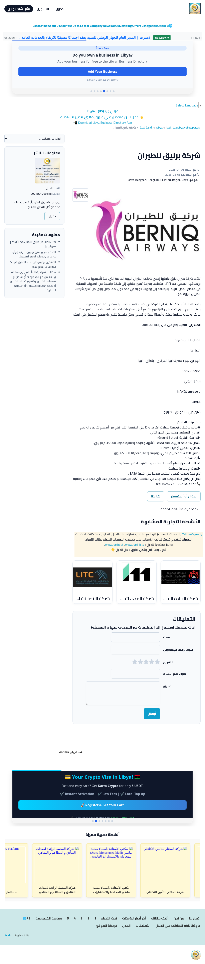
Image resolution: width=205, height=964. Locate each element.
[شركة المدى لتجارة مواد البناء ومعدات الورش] (136, 577)
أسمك (167, 637)
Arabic (8, 935)
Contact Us (39, 26)
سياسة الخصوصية (48, 918)
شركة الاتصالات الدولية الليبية (92, 598)
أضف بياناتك (160, 918)
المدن (126, 925)
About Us (54, 26)
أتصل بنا (195, 918)
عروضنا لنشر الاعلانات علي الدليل (178, 925)
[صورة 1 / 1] (145, 229)
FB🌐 (168, 26)
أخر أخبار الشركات (134, 918)
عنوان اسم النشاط (175, 673)
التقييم (168, 661)
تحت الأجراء (109, 918)
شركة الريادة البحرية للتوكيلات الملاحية (180, 598)
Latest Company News (95, 26)
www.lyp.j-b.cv (135, 545)
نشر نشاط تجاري (18, 9)
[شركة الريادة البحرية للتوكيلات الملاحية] (180, 577)
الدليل (48, 188)
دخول (59, 9)
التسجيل (43, 9)
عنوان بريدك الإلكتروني (178, 649)
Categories (149, 26)
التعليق (168, 686)
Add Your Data (69, 26)
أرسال (152, 714)
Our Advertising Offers (126, 26)
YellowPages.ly (192, 534)
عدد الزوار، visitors (70, 751)
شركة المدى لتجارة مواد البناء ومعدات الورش (136, 598)
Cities (161, 26)
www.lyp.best (114, 545)
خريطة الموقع (106, 925)
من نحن (179, 918)
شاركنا (155, 496)
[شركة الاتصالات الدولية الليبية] (92, 577)
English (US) (95, 111)
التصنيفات (143, 925)
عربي (111, 110)
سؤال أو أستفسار (184, 496)
